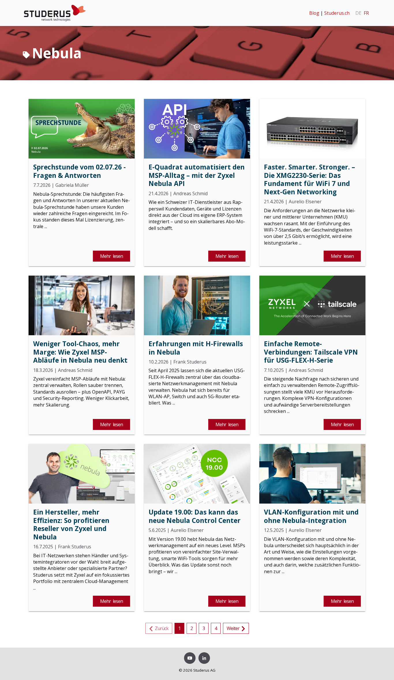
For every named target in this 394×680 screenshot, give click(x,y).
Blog (314, 13)
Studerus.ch (337, 13)
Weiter (234, 628)
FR (366, 13)
